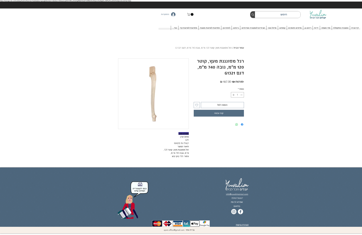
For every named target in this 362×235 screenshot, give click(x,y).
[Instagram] (233, 211)
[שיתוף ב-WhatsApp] (236, 124)
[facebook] (240, 211)
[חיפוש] (252, 14)
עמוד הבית (239, 47)
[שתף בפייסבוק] (242, 124)
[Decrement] (242, 95)
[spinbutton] (237, 95)
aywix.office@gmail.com (174, 230)
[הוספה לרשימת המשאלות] (197, 105)
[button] (190, 14)
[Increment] (233, 95)
